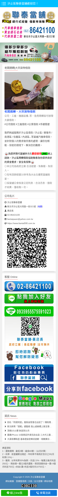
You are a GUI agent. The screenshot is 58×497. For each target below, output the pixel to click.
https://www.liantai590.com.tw (21, 223)
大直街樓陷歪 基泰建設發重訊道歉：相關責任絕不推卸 (32, 439)
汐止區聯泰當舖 (14, 202)
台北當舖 (38, 481)
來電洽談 (45, 492)
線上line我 (16, 492)
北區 (30, 481)
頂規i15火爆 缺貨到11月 (18, 430)
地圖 (40, 206)
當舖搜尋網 (21, 481)
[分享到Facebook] (29, 389)
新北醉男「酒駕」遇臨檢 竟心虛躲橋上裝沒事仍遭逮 (31, 426)
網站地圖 (48, 481)
